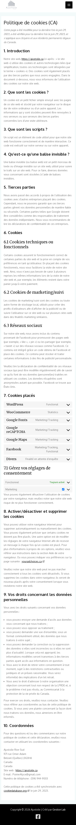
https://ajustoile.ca (32, 58)
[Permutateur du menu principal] (69, 5)
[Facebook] (38, 816)
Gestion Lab (59, 809)
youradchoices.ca (32, 561)
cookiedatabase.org (15, 790)
